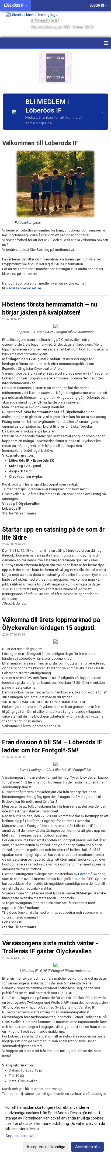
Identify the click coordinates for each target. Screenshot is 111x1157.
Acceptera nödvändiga (46, 1147)
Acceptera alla (87, 1147)
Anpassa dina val (19, 1136)
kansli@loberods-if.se (23, 288)
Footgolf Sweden (91, 874)
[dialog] (55, 1127)
